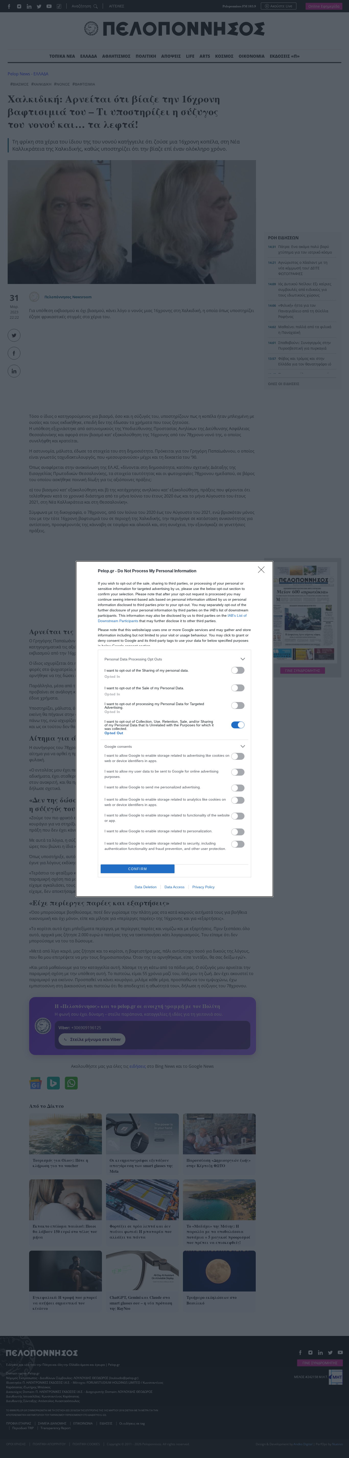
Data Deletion (146, 887)
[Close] (263, 571)
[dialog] (174, 729)
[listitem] (174, 659)
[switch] (238, 670)
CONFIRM (137, 869)
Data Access (174, 887)
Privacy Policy (203, 887)
